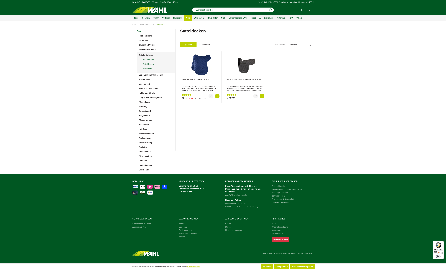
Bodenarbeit (144, 84)
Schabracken (148, 60)
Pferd (138, 31)
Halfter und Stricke (147, 93)
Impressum (276, 230)
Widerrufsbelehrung (280, 227)
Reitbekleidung (145, 36)
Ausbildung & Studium (188, 233)
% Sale (228, 224)
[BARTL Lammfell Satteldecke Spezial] (245, 64)
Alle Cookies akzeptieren (302, 267)
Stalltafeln (143, 147)
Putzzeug (143, 107)
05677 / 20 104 (151, 2)
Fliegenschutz (145, 116)
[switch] (438, 256)
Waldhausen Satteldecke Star (195, 79)
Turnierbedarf (145, 111)
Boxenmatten (145, 152)
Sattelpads (147, 69)
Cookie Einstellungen (281, 202)
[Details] (217, 96)
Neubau (182, 224)
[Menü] (442, 242)
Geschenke (144, 170)
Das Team (183, 227)
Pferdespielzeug (146, 156)
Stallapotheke (145, 138)
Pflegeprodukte (145, 120)
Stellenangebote (185, 230)
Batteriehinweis (278, 186)
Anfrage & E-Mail (139, 227)
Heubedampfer (145, 165)
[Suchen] (270, 10)
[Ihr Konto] (302, 10)
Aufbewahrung (145, 143)
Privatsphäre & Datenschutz (283, 199)
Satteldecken (148, 64)
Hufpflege (143, 129)
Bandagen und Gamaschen (151, 75)
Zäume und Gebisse (147, 45)
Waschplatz (144, 125)
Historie (182, 237)
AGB (274, 224)
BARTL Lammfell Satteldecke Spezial (244, 79)
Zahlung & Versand (280, 193)
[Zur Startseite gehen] (149, 10)
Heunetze (143, 161)
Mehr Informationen (193, 267)
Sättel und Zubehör (147, 49)
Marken (228, 227)
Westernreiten (145, 79)
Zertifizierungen (278, 196)
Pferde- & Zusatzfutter (148, 88)
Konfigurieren (281, 267)
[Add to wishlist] (210, 96)
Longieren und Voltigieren (150, 97)
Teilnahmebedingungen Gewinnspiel (287, 189)
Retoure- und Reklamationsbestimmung (241, 207)
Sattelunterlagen (146, 55)
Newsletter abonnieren (234, 230)
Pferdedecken (145, 102)
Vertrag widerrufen (280, 239)
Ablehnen (267, 267)
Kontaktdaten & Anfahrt (141, 224)
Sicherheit (143, 40)
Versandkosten (307, 253)
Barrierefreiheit (278, 233)
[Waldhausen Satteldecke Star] (201, 64)
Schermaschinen (146, 134)
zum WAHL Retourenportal (236, 195)
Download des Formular (235, 203)
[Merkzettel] (308, 10)
